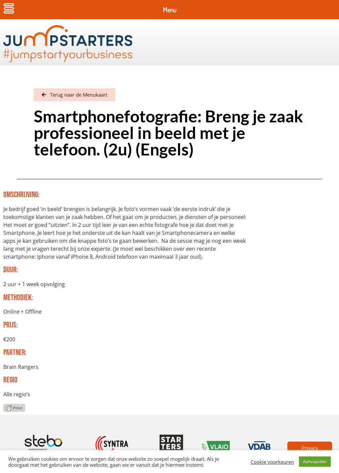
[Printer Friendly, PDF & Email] (14, 407)
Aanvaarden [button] (315, 461)
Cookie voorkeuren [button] (272, 462)
